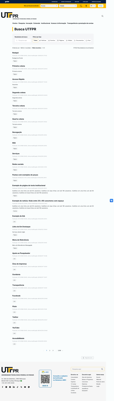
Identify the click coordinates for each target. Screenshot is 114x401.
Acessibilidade (18, 338)
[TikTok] (18, 387)
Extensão (36, 23)
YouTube (15, 328)
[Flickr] (6, 387)
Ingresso (73, 381)
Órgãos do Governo (96, 1)
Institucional (45, 23)
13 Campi (73, 384)
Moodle (98, 384)
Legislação (85, 1)
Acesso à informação (66, 1)
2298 (59, 350)
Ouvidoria (16, 274)
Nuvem (98, 377)
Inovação (29, 23)
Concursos (85, 381)
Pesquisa (22, 23)
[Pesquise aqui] (102, 369)
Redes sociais (18, 164)
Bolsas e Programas (87, 379)
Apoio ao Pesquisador (21, 253)
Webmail (98, 379)
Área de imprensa (19, 264)
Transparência (18, 285)
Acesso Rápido (18, 79)
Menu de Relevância (20, 240)
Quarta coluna (18, 119)
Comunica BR (54, 1)
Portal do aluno (100, 381)
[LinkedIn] (14, 387)
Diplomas (84, 384)
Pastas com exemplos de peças (25, 175)
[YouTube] (25, 387)
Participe (77, 1)
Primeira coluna (18, 66)
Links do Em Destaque (21, 227)
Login (97, 386)
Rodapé (15, 53)
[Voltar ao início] (11, 370)
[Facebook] (3, 387)
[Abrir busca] (102, 16)
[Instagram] (10, 387)
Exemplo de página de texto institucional (28, 185)
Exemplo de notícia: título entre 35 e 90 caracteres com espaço (38, 201)
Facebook (16, 296)
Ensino (15, 23)
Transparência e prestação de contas (80, 23)
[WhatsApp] (29, 387)
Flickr (14, 306)
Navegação (17, 132)
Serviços (15, 154)
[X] (21, 387)
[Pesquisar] (17, 40)
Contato (73, 379)
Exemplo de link (18, 216)
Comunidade (74, 377)
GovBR (7, 2)
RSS (14, 143)
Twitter (15, 317)
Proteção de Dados (87, 386)
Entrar (100, 6)
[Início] (19, 16)
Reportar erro (88, 357)
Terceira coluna (18, 106)
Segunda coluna (18, 93)
